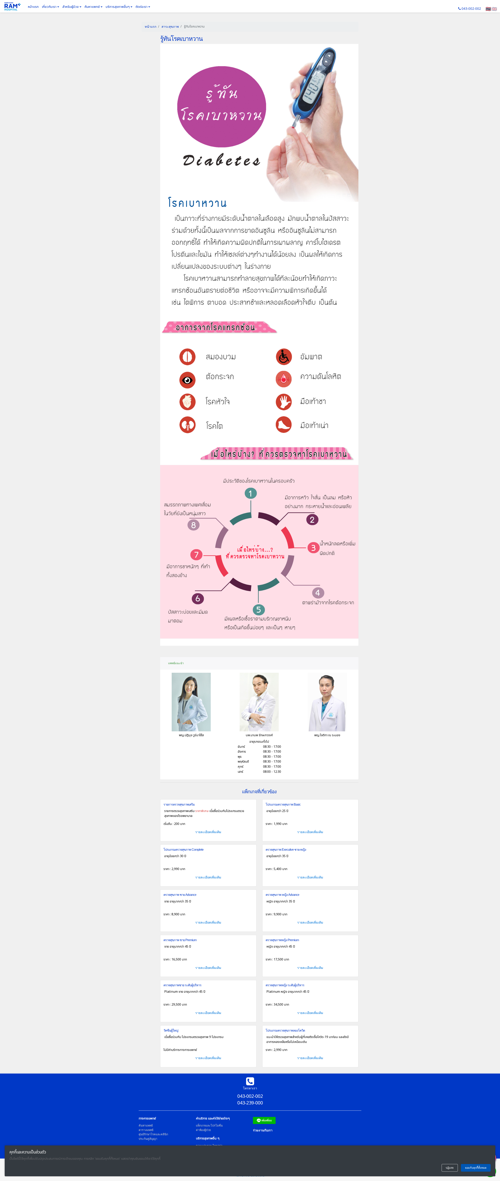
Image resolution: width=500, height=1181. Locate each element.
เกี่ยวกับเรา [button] (49, 6)
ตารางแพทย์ (146, 1130)
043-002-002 (471, 8)
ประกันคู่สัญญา (148, 1139)
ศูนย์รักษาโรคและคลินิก (153, 1134)
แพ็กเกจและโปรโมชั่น (209, 1125)
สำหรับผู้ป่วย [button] (70, 6)
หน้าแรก (33, 6)
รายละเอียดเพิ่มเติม (208, 832)
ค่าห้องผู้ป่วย (203, 1130)
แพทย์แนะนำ (176, 663)
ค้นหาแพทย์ (93, 6)
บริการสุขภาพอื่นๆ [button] (118, 6)
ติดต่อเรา (142, 6)
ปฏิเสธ (450, 1167)
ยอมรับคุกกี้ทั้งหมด (476, 1167)
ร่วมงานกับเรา (262, 1130)
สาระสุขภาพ (170, 26)
